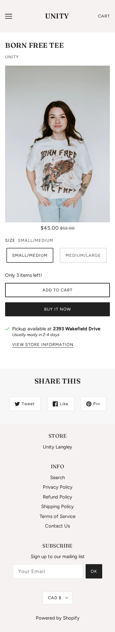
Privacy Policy (58, 487)
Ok (94, 571)
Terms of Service (57, 516)
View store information (42, 344)
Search (57, 477)
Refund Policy (57, 497)
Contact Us (57, 526)
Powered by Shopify (58, 618)
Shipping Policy (57, 506)
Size (10, 240)
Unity (57, 15)
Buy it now (57, 309)
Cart (104, 16)
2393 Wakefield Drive (76, 329)
